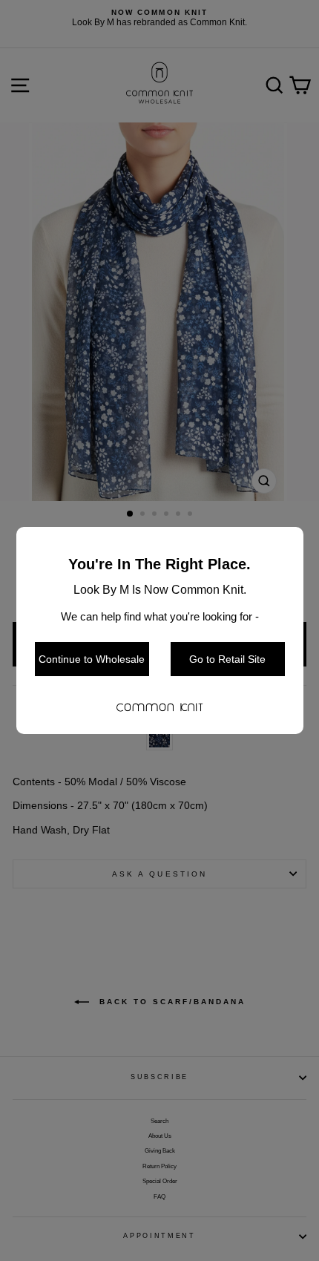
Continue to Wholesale (92, 659)
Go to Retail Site (227, 659)
